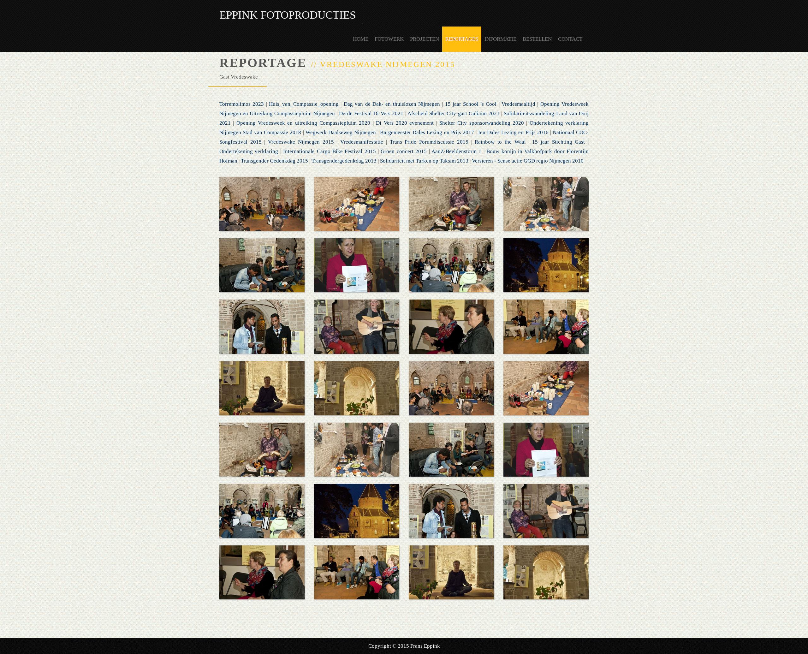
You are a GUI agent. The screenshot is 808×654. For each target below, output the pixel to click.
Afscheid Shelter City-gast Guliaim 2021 (453, 113)
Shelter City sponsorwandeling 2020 (481, 123)
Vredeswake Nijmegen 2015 (301, 142)
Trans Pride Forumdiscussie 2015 (429, 142)
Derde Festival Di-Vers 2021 (371, 113)
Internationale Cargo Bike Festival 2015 (329, 151)
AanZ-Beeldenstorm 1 (456, 151)
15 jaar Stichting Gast (558, 142)
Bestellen (537, 39)
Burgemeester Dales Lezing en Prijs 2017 (427, 132)
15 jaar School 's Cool (470, 104)
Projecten (424, 39)
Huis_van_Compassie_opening (304, 104)
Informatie (500, 39)
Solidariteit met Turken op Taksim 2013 (424, 161)
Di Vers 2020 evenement (406, 123)
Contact (570, 39)
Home (360, 39)
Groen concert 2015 (404, 151)
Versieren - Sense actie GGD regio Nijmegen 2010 (528, 161)
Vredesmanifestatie (361, 142)
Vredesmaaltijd (518, 104)
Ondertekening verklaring (248, 151)
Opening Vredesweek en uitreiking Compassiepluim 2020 (303, 123)
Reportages (461, 39)
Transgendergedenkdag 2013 (344, 161)
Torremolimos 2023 (241, 104)
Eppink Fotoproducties (287, 15)
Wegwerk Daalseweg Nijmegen (341, 132)
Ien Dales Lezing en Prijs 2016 (513, 132)
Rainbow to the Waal (500, 142)
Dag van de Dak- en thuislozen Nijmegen (392, 104)
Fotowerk (389, 39)
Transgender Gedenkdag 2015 (274, 161)
